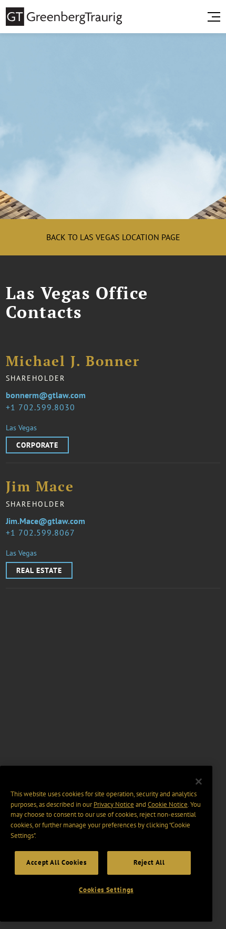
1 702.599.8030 (43, 407)
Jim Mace (40, 487)
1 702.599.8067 (43, 532)
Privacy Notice (114, 804)
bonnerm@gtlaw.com (46, 395)
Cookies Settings (106, 889)
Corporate (37, 445)
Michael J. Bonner (73, 361)
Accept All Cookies (56, 862)
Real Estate (39, 570)
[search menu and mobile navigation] (216, 17)
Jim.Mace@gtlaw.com (45, 521)
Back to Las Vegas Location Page (113, 237)
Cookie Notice (168, 804)
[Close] (199, 781)
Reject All (149, 862)
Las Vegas (21, 427)
